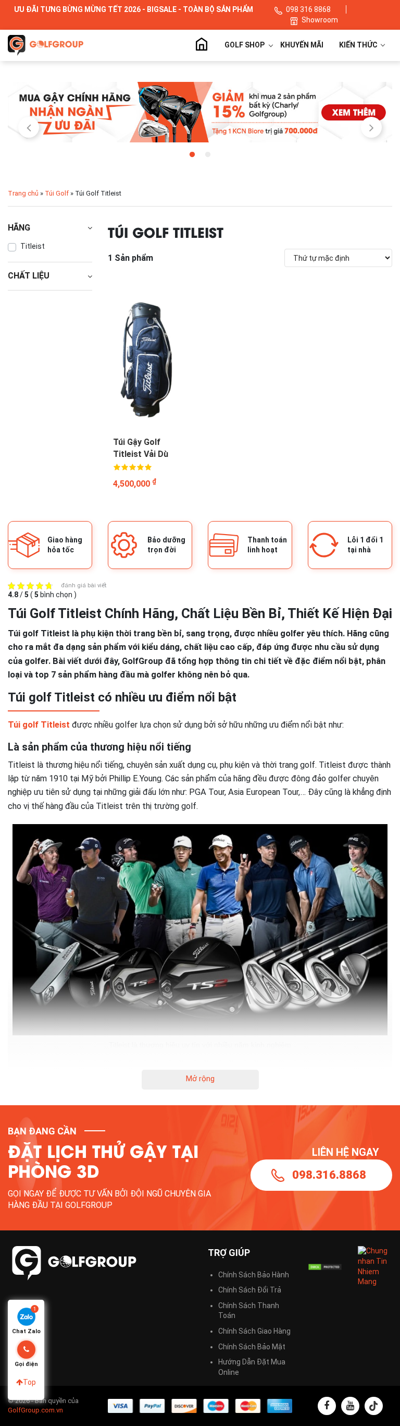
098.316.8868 (329, 1174)
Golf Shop (244, 45)
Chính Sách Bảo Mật (251, 1347)
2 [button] (208, 155)
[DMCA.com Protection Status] (325, 1267)
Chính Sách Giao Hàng (254, 1331)
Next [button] (371, 127)
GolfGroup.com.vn (35, 1410)
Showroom (320, 20)
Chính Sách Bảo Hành (253, 1275)
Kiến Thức (359, 45)
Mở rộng (200, 1078)
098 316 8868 (308, 9)
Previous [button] (28, 127)
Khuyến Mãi (301, 45)
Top (29, 1382)
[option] (200, 112)
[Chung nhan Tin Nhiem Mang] (375, 1266)
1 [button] (192, 155)
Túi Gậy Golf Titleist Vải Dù (140, 447)
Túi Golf (57, 193)
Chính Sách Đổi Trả (249, 1290)
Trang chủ (201, 45)
